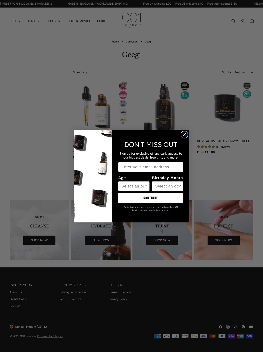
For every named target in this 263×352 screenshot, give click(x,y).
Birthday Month (167, 178)
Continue (150, 198)
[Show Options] (146, 186)
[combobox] (132, 186)
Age (122, 178)
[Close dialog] (184, 134)
